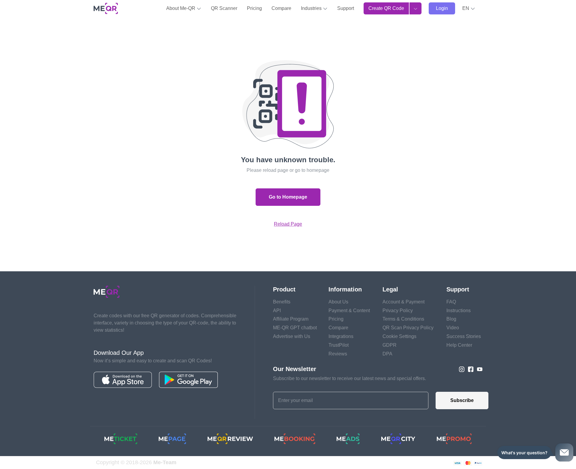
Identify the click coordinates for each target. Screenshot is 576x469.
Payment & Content (349, 310)
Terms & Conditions (403, 318)
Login (442, 8)
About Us (338, 301)
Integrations (340, 336)
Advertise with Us (291, 336)
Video (452, 327)
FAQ (451, 301)
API (277, 310)
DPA (387, 353)
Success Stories (463, 336)
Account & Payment (403, 301)
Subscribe (462, 400)
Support (345, 8)
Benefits (281, 301)
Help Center (459, 345)
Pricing (254, 8)
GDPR (389, 345)
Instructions (458, 310)
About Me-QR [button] (181, 8)
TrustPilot (338, 345)
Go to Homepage (288, 196)
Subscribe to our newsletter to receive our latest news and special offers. (349, 378)
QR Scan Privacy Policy (408, 327)
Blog (451, 318)
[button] (469, 8)
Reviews (337, 353)
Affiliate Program (290, 318)
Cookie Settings (399, 336)
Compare (281, 8)
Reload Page (288, 224)
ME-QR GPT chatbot (295, 327)
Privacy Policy (397, 310)
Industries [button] (312, 8)
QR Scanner (224, 8)
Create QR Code (386, 8)
